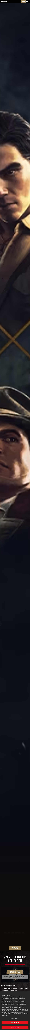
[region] (15, 1010)
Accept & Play (15, 972)
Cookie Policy (5, 1015)
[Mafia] (4, 1)
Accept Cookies (15, 1022)
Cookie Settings (15, 1018)
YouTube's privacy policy (20, 976)
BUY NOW (23, 1)
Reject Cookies (15, 1027)
